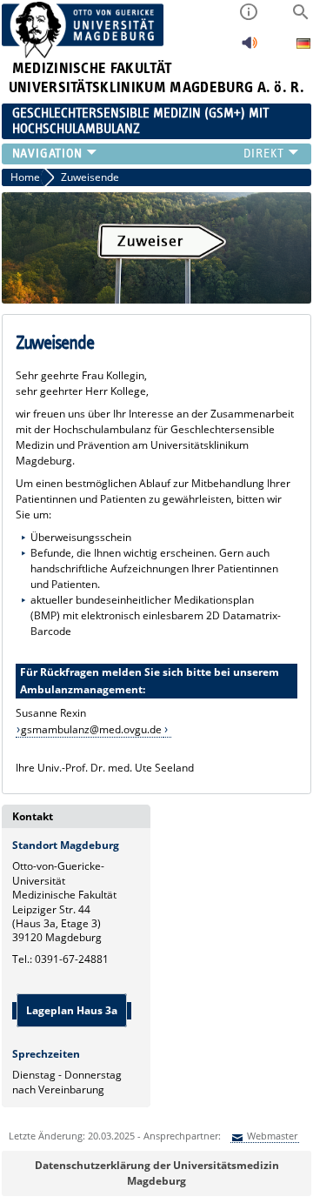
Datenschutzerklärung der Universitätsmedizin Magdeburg (157, 1173)
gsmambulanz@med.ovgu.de (91, 729)
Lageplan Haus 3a (71, 1010)
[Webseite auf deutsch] (303, 45)
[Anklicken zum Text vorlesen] (249, 47)
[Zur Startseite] (83, 54)
